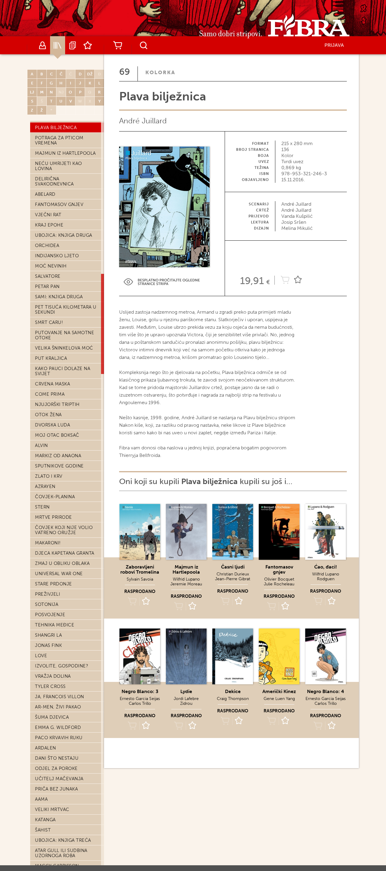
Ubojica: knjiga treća (63, 840)
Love (41, 655)
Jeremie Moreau (186, 584)
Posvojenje (50, 614)
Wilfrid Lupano (186, 579)
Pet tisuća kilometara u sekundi (65, 309)
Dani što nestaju (56, 758)
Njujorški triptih (57, 404)
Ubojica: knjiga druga (63, 235)
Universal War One (59, 573)
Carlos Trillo (140, 703)
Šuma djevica (52, 717)
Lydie (186, 691)
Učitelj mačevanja (59, 778)
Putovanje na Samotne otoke (64, 335)
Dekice (233, 691)
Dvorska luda (52, 425)
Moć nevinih (51, 266)
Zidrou (186, 703)
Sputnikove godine (59, 466)
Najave (72, 45)
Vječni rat (48, 214)
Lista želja (87, 45)
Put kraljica (51, 358)
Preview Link (162, 282)
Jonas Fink (48, 645)
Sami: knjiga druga (59, 296)
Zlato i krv (48, 476)
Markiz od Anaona (58, 455)
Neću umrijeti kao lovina (58, 166)
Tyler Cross (50, 686)
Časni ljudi (233, 567)
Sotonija (46, 604)
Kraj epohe (49, 225)
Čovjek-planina (55, 496)
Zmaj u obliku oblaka (62, 563)
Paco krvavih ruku (59, 737)
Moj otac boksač (57, 435)
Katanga (45, 819)
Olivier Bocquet (279, 579)
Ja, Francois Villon (59, 696)
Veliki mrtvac (52, 809)
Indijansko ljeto (57, 255)
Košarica (117, 45)
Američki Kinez (279, 691)
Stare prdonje (53, 584)
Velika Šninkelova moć (64, 348)
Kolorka (160, 72)
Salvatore (48, 276)
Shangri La (48, 635)
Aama (41, 799)
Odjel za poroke (56, 768)
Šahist (43, 830)
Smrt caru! (49, 322)
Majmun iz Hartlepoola (65, 153)
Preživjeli (47, 594)
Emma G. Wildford (58, 727)
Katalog (57, 45)
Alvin (41, 445)
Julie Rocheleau (279, 584)
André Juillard (143, 120)
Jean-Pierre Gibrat (232, 578)
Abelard (45, 194)
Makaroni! (48, 543)
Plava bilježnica (56, 127)
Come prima (50, 394)
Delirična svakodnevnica (54, 181)
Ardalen (45, 748)
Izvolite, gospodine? (61, 666)
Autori (42, 45)
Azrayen (45, 486)
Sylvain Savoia (140, 579)
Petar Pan (47, 286)
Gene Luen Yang (279, 698)
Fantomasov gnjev (59, 204)
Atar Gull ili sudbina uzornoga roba (61, 853)
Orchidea (47, 245)
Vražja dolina (53, 676)
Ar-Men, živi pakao (58, 707)
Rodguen (325, 578)
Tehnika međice (54, 625)
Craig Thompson (233, 698)
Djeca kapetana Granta (64, 553)
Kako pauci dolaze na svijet (62, 371)
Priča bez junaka (56, 789)
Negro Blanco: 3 (140, 691)
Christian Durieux (233, 574)
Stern (42, 507)
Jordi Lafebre (186, 698)
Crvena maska (52, 384)
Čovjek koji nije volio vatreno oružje (64, 530)
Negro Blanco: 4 (325, 691)
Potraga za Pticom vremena (59, 140)
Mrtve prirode (53, 517)
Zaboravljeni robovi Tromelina (139, 569)
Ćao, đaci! (325, 567)
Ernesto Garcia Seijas (140, 698)
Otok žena (48, 414)
